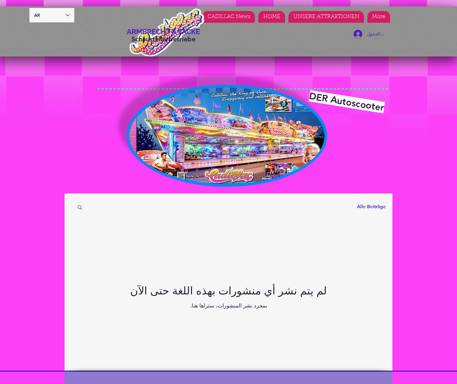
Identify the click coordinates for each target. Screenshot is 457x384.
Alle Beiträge (371, 207)
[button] (80, 207)
